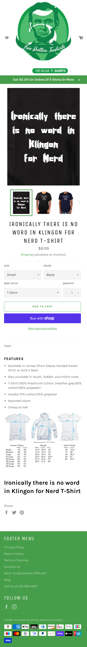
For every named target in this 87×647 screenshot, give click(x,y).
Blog (7, 580)
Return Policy (13, 554)
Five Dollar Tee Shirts (26, 619)
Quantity (68, 283)
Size (7, 265)
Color (47, 265)
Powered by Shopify (51, 619)
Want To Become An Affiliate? (25, 573)
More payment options (42, 328)
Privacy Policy (14, 547)
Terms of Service (16, 560)
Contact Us (12, 567)
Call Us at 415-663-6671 (20, 586)
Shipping (27, 254)
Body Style (11, 283)
